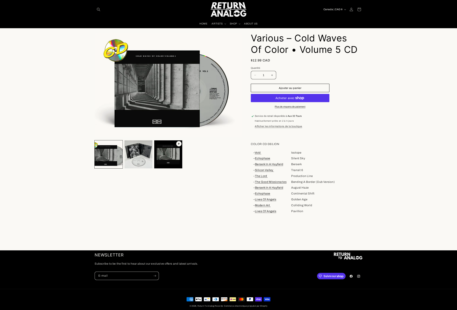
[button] (98, 9)
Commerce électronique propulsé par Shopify (245, 306)
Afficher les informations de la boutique (278, 126)
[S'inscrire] (155, 276)
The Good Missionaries (271, 181)
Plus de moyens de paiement (290, 106)
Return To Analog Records (210, 306)
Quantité (255, 68)
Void (258, 152)
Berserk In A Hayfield (269, 164)
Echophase (262, 158)
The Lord (261, 176)
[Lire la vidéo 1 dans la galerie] (168, 154)
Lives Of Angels (265, 199)
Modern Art (263, 205)
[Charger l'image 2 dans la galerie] (138, 154)
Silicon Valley (264, 170)
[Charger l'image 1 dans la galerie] (109, 154)
